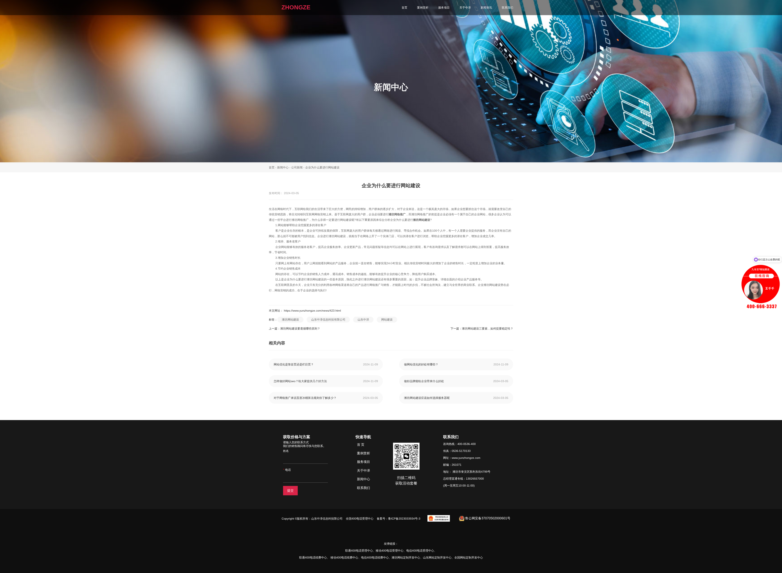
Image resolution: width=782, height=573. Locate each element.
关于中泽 (465, 7)
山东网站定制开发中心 (437, 557)
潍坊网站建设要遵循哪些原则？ (300, 328)
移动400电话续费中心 (344, 557)
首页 (404, 7)
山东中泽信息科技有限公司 (328, 319)
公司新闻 (297, 167)
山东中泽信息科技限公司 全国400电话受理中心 (343, 518)
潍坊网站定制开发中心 (406, 557)
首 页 (360, 444)
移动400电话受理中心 (389, 550)
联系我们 (507, 7)
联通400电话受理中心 (359, 550)
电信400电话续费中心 (375, 557)
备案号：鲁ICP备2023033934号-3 (398, 518)
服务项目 (444, 7)
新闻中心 (283, 167)
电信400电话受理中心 (420, 550)
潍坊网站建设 (290, 319)
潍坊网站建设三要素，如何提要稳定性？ (487, 328)
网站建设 (387, 319)
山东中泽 (363, 319)
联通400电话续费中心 (313, 557)
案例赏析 (422, 7)
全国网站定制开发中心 (468, 557)
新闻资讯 (486, 7)
